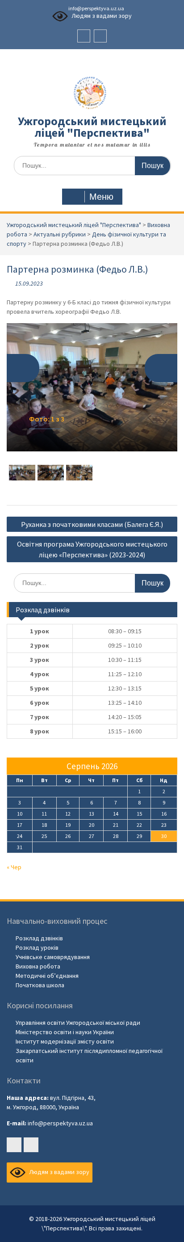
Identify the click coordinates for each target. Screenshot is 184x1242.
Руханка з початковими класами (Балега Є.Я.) (92, 524)
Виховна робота (38, 966)
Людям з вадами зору (101, 16)
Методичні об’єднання (47, 976)
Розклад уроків (37, 947)
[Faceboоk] (83, 35)
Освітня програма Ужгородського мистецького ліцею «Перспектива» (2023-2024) (92, 549)
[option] (92, 387)
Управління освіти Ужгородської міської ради (78, 1023)
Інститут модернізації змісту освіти (65, 1041)
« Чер (14, 867)
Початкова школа (40, 985)
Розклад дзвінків (39, 938)
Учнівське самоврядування (53, 957)
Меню (101, 197)
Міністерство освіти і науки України (65, 1032)
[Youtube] (100, 35)
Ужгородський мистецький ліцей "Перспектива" (92, 127)
